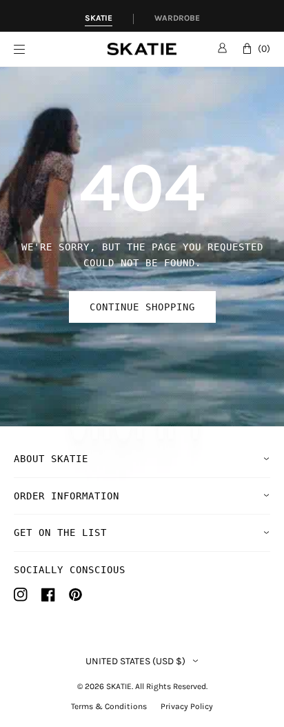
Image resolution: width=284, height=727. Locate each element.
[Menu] (61, 49)
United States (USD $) (135, 661)
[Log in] (222, 47)
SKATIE (119, 686)
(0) (264, 48)
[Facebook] (48, 594)
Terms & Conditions (109, 706)
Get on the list (60, 532)
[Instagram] (21, 594)
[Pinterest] (75, 594)
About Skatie (51, 458)
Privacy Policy (187, 706)
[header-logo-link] (142, 49)
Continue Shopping (142, 306)
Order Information (66, 495)
